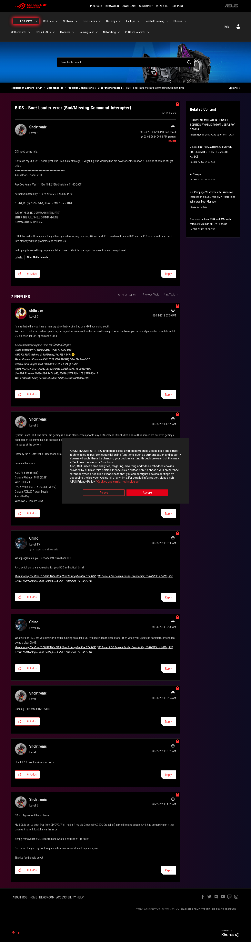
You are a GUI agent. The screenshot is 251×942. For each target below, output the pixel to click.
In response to (45, 549)
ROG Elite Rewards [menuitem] (135, 32)
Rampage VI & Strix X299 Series (207, 134)
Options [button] (233, 87)
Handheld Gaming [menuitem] (154, 21)
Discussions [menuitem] (90, 21)
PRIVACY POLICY (170, 909)
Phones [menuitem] (178, 21)
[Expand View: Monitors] (73, 32)
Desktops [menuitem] (111, 21)
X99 (194, 206)
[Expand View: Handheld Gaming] (167, 21)
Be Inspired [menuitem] (26, 21)
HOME (33, 897)
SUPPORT (178, 5)
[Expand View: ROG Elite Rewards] (148, 32)
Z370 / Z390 (198, 162)
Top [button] (17, 932)
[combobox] (125, 62)
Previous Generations (80, 87)
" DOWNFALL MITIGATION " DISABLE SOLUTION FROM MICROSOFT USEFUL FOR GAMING (212, 124)
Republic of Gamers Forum (26, 87)
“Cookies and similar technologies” (118, 481)
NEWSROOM (46, 897)
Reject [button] (104, 492)
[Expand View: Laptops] (138, 21)
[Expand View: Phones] (185, 21)
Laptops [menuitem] (130, 21)
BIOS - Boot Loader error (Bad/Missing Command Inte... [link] (156, 87)
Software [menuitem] (68, 21)
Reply (168, 274)
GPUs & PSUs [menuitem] (43, 32)
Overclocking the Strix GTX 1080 (79, 576)
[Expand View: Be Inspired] (37, 21)
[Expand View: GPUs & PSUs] (54, 32)
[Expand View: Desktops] (120, 21)
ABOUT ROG (20, 897)
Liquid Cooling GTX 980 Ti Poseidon (56, 580)
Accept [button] (147, 492)
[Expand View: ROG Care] (57, 21)
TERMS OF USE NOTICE (148, 909)
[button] (19, 274)
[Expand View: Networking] (119, 32)
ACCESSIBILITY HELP (70, 897)
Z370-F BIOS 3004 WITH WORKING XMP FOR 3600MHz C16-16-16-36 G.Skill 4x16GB (211, 152)
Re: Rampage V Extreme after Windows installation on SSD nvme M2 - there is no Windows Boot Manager (213, 197)
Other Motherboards (110, 87)
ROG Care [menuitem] (48, 21)
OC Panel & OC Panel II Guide (114, 576)
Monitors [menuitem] (65, 32)
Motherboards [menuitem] (18, 32)
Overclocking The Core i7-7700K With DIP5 (38, 576)
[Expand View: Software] (76, 21)
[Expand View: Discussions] (100, 21)
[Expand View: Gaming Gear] (97, 32)
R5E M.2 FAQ (85, 580)
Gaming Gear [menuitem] (87, 32)
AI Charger (196, 174)
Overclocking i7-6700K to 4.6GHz (149, 576)
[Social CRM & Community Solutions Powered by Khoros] (230, 933)
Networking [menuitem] (109, 32)
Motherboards (54, 87)
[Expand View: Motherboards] (29, 32)
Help (227, 26)
